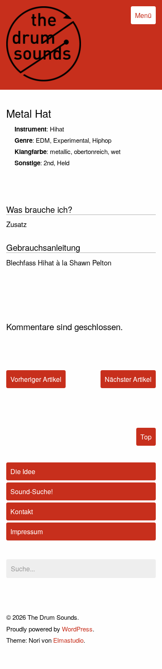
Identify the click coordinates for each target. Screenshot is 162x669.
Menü (143, 15)
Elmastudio (68, 640)
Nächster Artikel (128, 379)
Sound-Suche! (31, 491)
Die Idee (22, 471)
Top (146, 437)
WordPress (77, 628)
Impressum (26, 531)
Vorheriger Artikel (35, 379)
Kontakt (21, 511)
